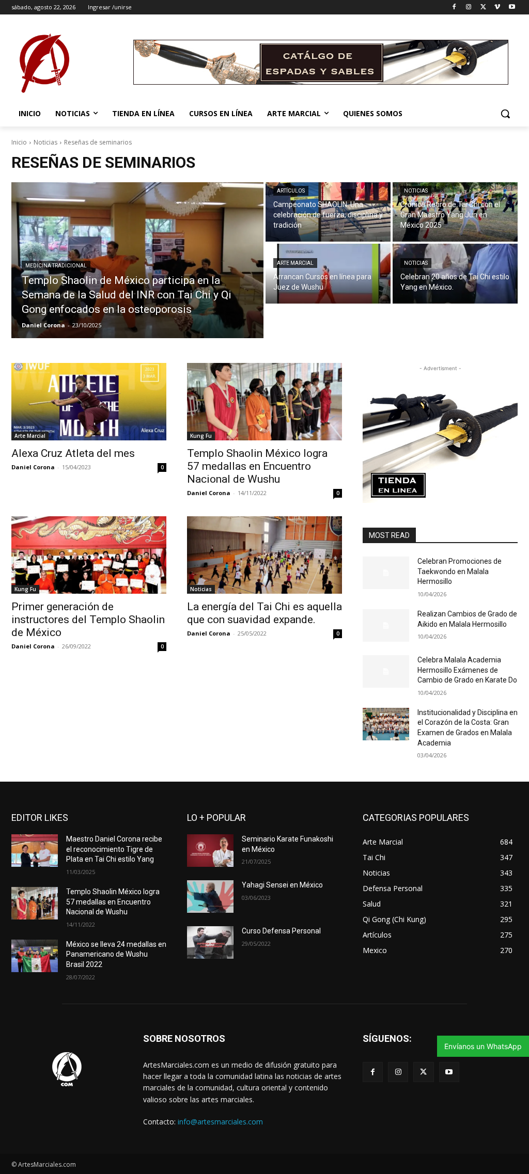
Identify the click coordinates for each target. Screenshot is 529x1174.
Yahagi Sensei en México (282, 885)
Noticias (45, 142)
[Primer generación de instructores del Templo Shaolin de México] (88, 555)
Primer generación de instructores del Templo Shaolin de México (88, 619)
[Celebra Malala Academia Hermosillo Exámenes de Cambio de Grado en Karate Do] (386, 671)
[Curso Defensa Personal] (210, 942)
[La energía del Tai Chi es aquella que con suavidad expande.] (264, 555)
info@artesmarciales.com (220, 1122)
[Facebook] (454, 7)
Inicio (19, 142)
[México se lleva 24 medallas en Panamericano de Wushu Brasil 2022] (34, 956)
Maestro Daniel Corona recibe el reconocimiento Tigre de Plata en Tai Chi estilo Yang (114, 849)
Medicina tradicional (56, 265)
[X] (483, 7)
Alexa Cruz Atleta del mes (73, 453)
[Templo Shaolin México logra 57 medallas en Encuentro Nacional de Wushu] (264, 401)
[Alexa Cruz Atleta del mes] (88, 401)
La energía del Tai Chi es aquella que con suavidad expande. (264, 613)
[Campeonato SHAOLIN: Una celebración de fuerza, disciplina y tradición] (328, 212)
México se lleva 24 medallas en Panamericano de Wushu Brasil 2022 (116, 954)
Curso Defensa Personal (281, 931)
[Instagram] (469, 7)
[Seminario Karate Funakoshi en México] (210, 850)
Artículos (291, 191)
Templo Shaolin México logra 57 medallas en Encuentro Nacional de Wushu (257, 466)
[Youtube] (512, 7)
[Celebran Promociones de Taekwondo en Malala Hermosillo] (386, 573)
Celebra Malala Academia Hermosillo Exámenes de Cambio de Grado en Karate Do (467, 670)
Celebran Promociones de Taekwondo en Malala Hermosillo (459, 571)
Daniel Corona (33, 467)
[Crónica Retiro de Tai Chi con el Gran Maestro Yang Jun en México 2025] (455, 212)
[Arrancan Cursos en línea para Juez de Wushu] (328, 273)
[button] (505, 113)
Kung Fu (201, 435)
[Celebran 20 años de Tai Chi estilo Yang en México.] (455, 273)
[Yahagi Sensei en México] (210, 896)
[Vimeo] (497, 7)
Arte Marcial (295, 263)
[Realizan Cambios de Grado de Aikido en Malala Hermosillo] (386, 625)
